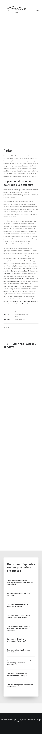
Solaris (32, 279)
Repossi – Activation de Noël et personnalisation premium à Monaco (21, 509)
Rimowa (27, 284)
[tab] (21, 582)
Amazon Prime (26, 304)
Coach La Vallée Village (27, 261)
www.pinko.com (20, 319)
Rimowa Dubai (21, 476)
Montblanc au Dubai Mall (23, 271)
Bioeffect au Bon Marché (11, 291)
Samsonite (7, 273)
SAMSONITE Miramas (21, 378)
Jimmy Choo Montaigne (21, 443)
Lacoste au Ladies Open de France (25, 301)
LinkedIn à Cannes (23, 279)
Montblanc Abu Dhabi (10, 286)
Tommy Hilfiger (8, 261)
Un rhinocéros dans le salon (21, 543)
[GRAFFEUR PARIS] (18, 10)
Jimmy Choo (10, 271)
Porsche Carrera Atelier (21, 410)
